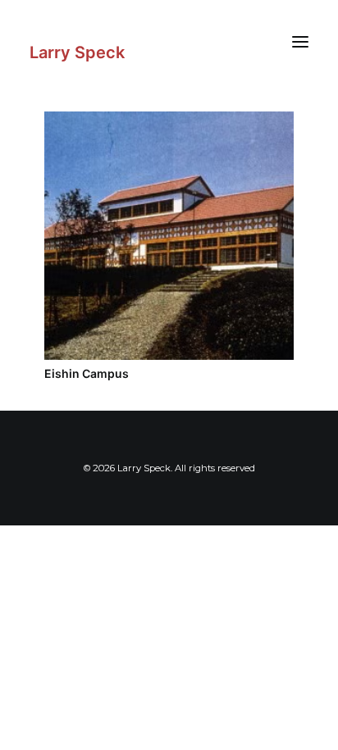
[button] (300, 41)
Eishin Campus (86, 373)
